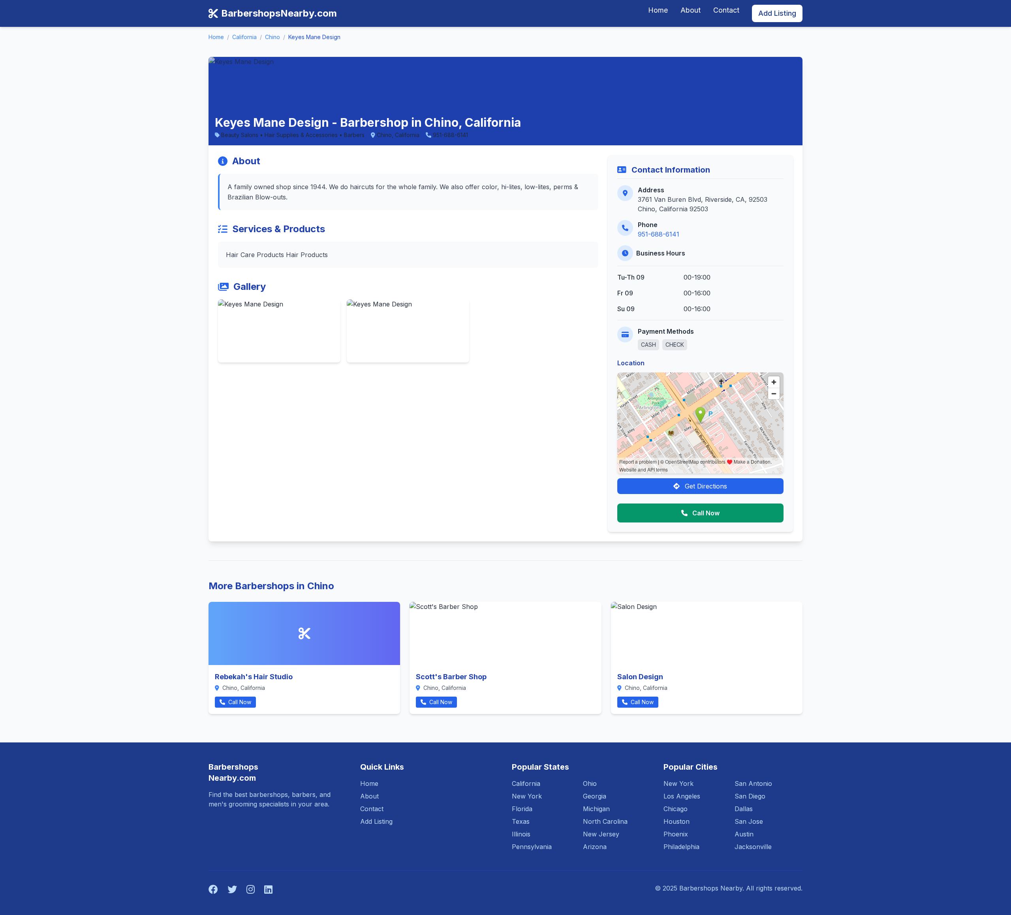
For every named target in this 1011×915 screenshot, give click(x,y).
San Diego (750, 796)
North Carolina (605, 821)
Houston (676, 821)
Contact (726, 10)
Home (658, 10)
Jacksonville (753, 847)
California (244, 37)
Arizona (595, 847)
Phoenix (675, 834)
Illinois (521, 834)
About (690, 10)
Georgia (594, 796)
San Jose (749, 821)
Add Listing (777, 13)
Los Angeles (681, 796)
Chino (272, 37)
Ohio (590, 783)
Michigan (596, 809)
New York (527, 796)
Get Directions (705, 486)
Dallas (744, 809)
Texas (521, 821)
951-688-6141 (658, 234)
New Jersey (601, 834)
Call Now (705, 513)
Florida (522, 809)
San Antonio (753, 783)
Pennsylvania (532, 847)
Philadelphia (681, 847)
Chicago (675, 809)
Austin (744, 834)
